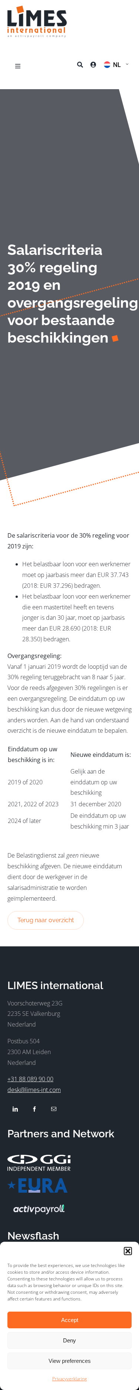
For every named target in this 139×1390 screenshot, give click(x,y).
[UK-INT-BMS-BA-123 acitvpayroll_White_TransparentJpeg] (38, 1203)
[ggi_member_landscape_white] (38, 1158)
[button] (128, 1251)
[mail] (54, 1109)
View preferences (70, 1361)
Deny (69, 1340)
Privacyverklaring (69, 1379)
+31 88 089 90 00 (30, 1079)
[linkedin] (15, 1109)
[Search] (80, 66)
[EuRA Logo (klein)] (37, 1181)
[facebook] (34, 1109)
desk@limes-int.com (34, 1090)
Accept (69, 1320)
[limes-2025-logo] (37, 8)
